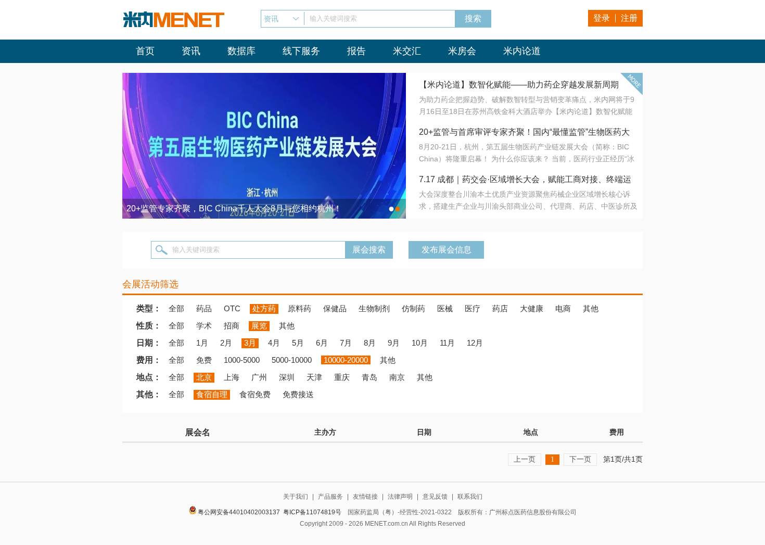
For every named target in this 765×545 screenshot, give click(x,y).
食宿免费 (255, 394)
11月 (447, 342)
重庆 (342, 377)
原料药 (299, 308)
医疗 (472, 308)
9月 (394, 342)
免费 (204, 360)
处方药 (264, 308)
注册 (629, 18)
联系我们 (469, 496)
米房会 (462, 51)
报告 (356, 51)
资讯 (191, 51)
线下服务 (301, 51)
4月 (274, 342)
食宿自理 (211, 394)
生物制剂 (374, 308)
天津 (314, 377)
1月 (202, 342)
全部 (176, 308)
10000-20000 (346, 360)
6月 (322, 342)
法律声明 (400, 496)
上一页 (525, 459)
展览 (259, 325)
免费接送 (298, 394)
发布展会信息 (446, 249)
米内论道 (522, 51)
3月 (250, 342)
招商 (231, 325)
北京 (204, 377)
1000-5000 (242, 360)
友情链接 (365, 496)
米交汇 (407, 51)
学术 (204, 325)
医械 (445, 308)
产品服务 (330, 496)
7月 (346, 342)
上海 (231, 377)
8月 (370, 342)
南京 (397, 377)
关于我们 (295, 496)
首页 (145, 51)
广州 (259, 377)
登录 (601, 18)
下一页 (580, 459)
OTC (232, 308)
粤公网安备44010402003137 (239, 512)
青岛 (369, 377)
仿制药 (413, 308)
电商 (563, 308)
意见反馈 (435, 496)
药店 (500, 308)
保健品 (335, 308)
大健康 (531, 308)
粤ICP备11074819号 (312, 512)
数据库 (241, 51)
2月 (226, 342)
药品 (204, 308)
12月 (475, 342)
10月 (420, 342)
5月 (298, 342)
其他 (590, 308)
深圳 (287, 377)
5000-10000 (292, 360)
